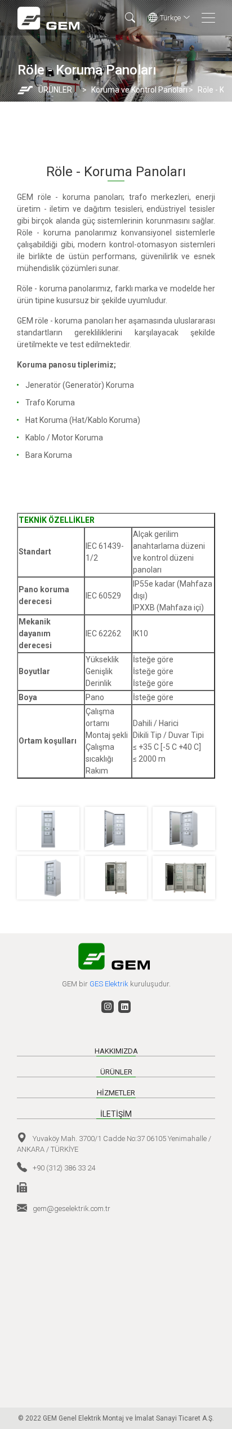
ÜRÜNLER (55, 89)
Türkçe (170, 18)
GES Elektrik (110, 984)
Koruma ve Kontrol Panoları (135, 89)
